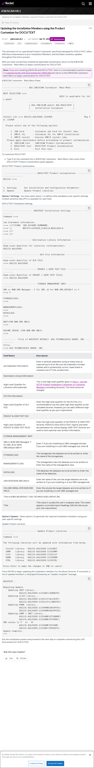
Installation (46, 43)
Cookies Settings (36, 763)
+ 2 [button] (70, 43)
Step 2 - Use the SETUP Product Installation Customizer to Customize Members (61, 384)
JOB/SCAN (10, 43)
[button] (47, 22)
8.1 (20, 43)
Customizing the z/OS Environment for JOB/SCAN (28, 73)
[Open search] (83, 3)
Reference (60, 43)
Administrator (31, 43)
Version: (5, 39)
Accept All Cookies (55, 763)
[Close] (90, 755)
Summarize (59, 39)
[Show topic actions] (90, 28)
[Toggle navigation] (90, 3)
